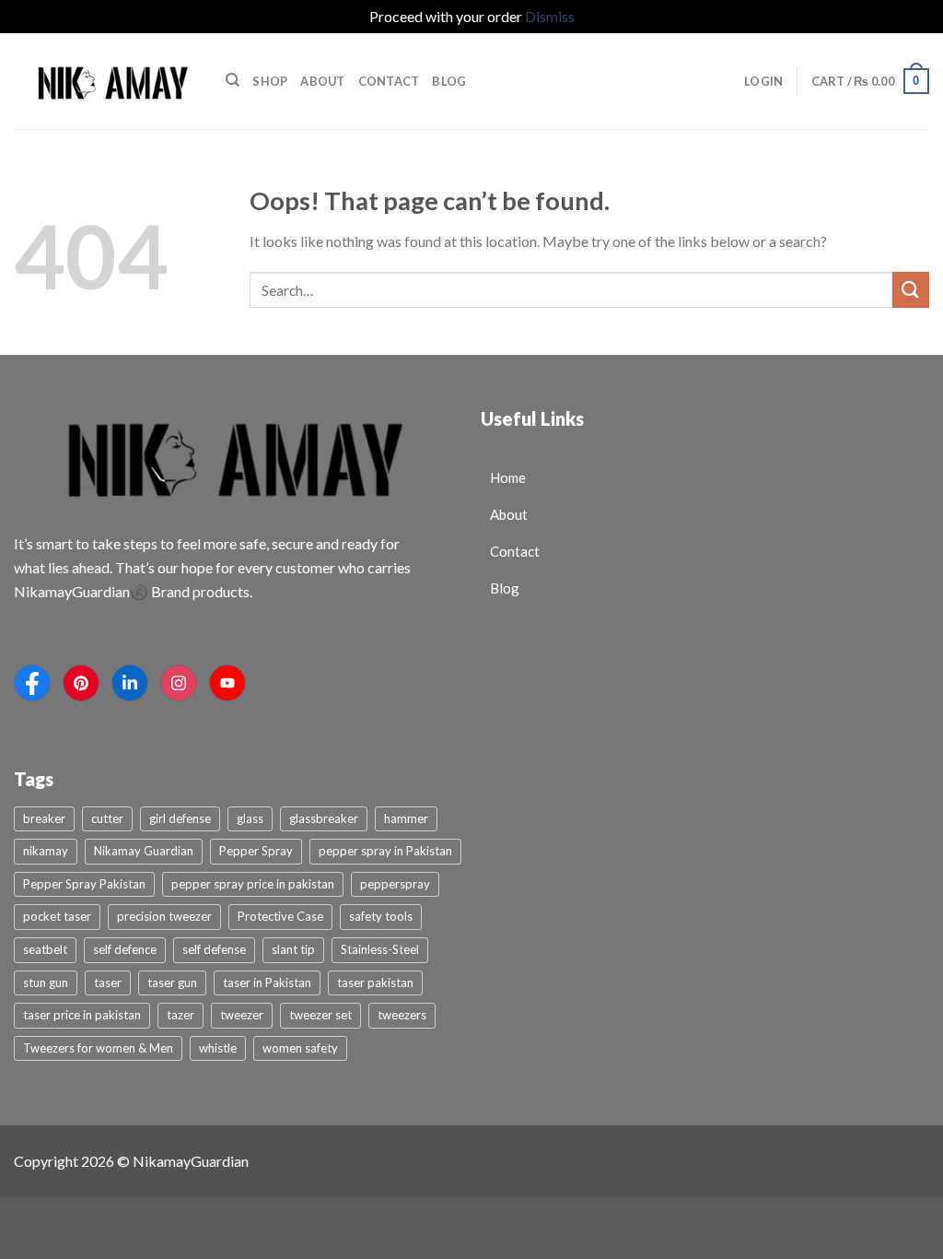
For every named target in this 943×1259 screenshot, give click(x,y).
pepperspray (395, 884)
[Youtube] (227, 683)
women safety (300, 1048)
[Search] (232, 80)
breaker (44, 818)
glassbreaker (323, 818)
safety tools (381, 916)
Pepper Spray (256, 850)
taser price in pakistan (82, 1014)
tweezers (402, 1014)
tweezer (241, 1014)
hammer (406, 818)
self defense (214, 949)
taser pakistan (375, 982)
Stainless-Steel (380, 949)
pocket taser (57, 916)
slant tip (293, 949)
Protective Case (280, 916)
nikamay (45, 850)
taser (108, 982)
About (322, 81)
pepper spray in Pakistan (385, 850)
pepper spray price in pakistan (252, 884)
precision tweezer (164, 916)
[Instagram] (178, 683)
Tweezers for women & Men (98, 1048)
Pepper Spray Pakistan (84, 884)
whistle (218, 1048)
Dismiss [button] (550, 16)
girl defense (180, 818)
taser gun (172, 982)
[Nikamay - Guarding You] (106, 80)
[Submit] (910, 290)
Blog (449, 81)
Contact (389, 81)
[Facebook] (32, 683)
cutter (107, 818)
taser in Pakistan (267, 982)
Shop (269, 81)
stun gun (45, 982)
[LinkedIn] (129, 683)
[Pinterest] (81, 683)
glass (250, 818)
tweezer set (320, 1014)
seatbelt (45, 949)
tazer (180, 1014)
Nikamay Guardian (143, 850)
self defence (125, 949)
